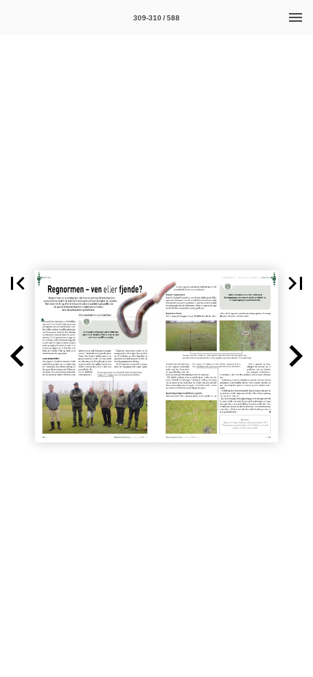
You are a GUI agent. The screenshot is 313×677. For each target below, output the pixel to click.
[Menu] (295, 17)
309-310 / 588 (156, 18)
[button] (17, 283)
